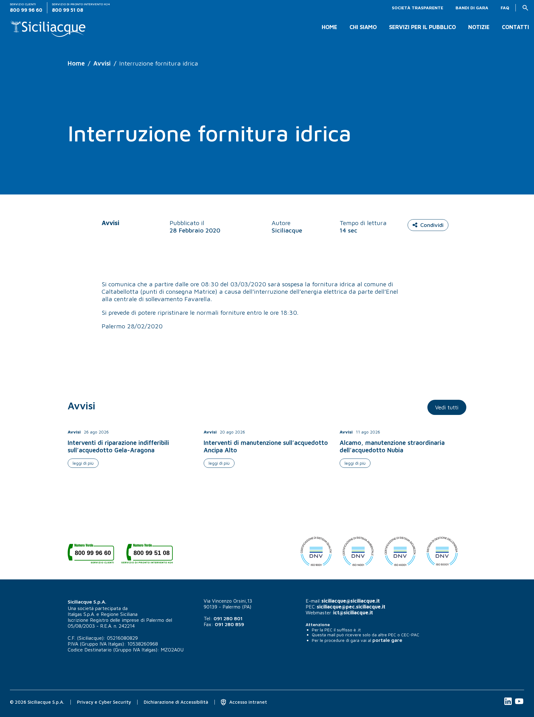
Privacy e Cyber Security (104, 702)
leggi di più (83, 463)
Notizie (479, 27)
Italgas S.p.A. (81, 614)
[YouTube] (519, 704)
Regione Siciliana (119, 614)
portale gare (387, 640)
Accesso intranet (247, 702)
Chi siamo (363, 27)
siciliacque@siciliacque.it (350, 601)
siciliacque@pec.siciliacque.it (351, 606)
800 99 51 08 (149, 555)
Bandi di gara (472, 8)
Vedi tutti (447, 407)
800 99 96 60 (94, 555)
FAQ (505, 8)
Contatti (515, 27)
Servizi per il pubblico (422, 27)
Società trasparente (417, 8)
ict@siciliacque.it (353, 612)
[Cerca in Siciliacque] (525, 7)
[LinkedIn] (508, 704)
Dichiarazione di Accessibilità (176, 702)
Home (329, 27)
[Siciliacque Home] (48, 26)
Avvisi (102, 63)
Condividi (431, 225)
